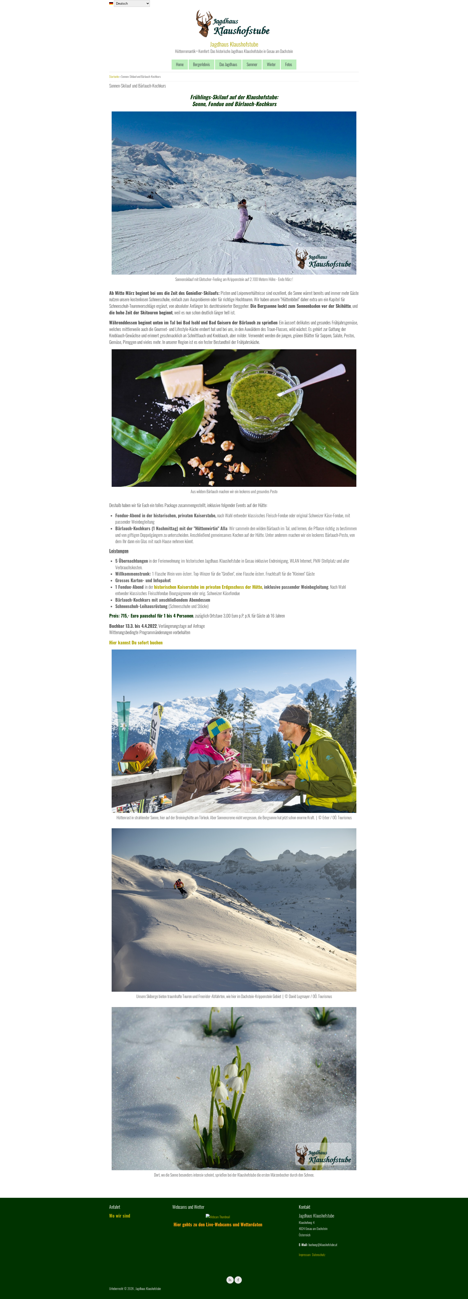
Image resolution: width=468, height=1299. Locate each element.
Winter (271, 64)
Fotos (288, 64)
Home (180, 64)
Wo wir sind (119, 1215)
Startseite (114, 76)
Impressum (305, 1254)
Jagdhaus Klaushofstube (234, 44)
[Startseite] (233, 36)
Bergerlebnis (201, 64)
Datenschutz (318, 1254)
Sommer (252, 64)
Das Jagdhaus (228, 64)
